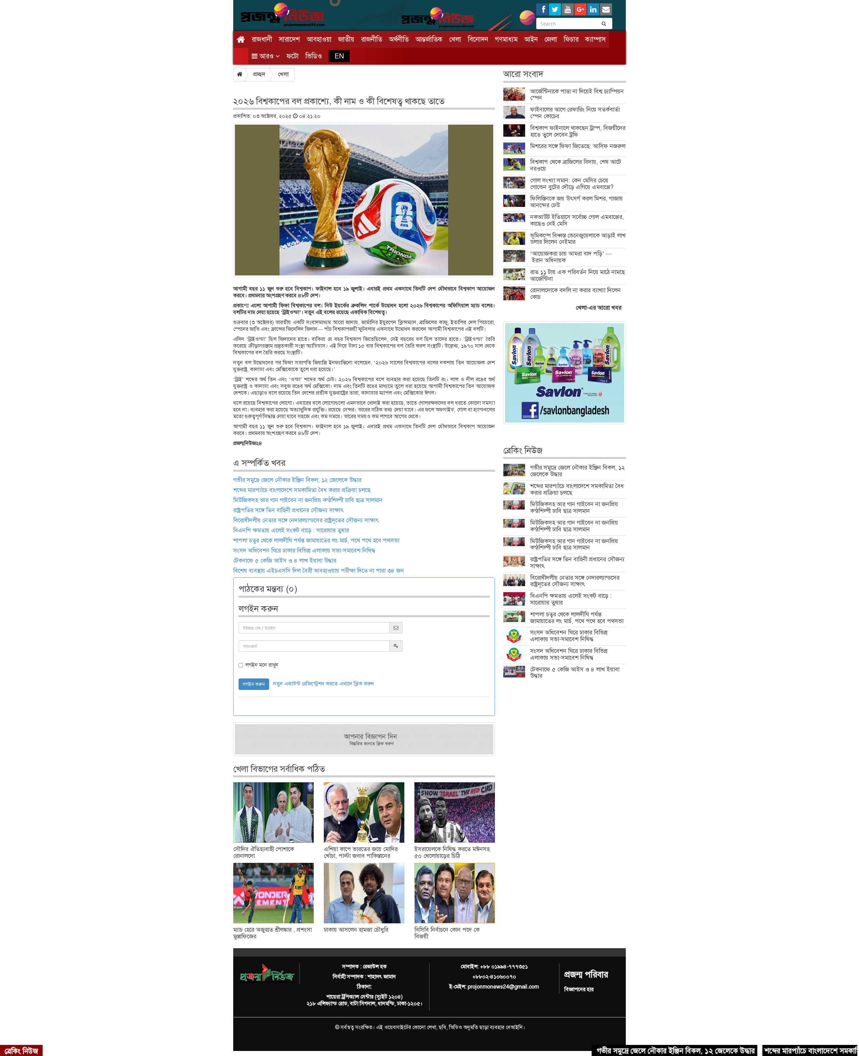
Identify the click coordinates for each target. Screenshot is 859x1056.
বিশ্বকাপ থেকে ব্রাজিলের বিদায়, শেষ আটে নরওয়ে (575, 165)
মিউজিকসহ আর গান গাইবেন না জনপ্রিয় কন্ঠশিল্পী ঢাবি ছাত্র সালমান (308, 500)
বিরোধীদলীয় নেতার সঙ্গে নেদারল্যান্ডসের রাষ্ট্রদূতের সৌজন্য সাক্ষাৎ (306, 520)
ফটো (293, 56)
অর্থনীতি (399, 39)
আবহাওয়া (319, 39)
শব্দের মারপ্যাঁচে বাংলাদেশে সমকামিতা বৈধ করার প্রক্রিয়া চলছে (301, 490)
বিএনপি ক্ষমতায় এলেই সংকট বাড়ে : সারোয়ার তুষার (291, 530)
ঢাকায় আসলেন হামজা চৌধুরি (356, 930)
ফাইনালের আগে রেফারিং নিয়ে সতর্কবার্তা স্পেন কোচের (575, 112)
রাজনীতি (371, 39)
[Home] (240, 39)
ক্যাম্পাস (595, 39)
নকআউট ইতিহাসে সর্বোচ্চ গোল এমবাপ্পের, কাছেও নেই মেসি (577, 220)
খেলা (455, 39)
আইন (531, 39)
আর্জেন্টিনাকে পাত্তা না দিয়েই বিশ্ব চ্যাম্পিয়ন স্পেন (577, 94)
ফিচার (571, 39)
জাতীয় (346, 39)
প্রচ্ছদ (259, 74)
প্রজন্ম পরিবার (586, 974)
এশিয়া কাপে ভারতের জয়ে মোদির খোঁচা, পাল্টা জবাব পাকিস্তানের (361, 852)
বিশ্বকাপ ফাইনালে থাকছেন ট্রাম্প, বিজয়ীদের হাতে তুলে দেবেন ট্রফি (577, 131)
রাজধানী (262, 39)
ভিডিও (313, 56)
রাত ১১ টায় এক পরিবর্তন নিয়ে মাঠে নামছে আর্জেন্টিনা (577, 275)
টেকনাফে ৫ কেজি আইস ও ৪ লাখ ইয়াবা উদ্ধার (284, 561)
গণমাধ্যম (506, 39)
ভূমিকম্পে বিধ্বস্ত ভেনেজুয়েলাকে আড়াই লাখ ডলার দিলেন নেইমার (578, 238)
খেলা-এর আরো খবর (598, 308)
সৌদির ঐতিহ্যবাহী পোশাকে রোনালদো (263, 852)
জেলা (551, 39)
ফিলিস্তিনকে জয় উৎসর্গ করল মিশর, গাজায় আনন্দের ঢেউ (576, 201)
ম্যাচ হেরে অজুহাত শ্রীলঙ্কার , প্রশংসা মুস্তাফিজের (272, 933)
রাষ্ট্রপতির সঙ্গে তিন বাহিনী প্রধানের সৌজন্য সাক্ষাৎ (288, 510)
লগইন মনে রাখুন (262, 665)
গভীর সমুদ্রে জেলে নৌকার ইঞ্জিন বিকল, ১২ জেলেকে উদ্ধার (297, 480)
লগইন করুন (254, 684)
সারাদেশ (289, 39)
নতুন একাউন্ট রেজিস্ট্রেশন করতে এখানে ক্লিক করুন (323, 683)
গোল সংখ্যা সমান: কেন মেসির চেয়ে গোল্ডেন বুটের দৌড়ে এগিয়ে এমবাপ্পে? (572, 183)
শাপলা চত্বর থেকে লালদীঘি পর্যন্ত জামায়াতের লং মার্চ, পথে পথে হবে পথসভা (316, 540)
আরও (266, 56)
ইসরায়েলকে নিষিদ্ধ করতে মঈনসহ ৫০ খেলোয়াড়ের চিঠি (452, 852)
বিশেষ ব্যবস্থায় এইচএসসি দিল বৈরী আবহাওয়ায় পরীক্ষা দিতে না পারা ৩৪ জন (318, 571)
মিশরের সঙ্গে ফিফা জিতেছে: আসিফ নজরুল (577, 146)
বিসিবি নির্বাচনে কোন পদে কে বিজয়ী (446, 933)
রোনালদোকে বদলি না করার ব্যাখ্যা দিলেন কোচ (575, 293)
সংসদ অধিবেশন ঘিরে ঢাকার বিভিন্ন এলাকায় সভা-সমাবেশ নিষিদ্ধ (304, 550)
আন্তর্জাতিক (429, 39)
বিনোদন (478, 39)
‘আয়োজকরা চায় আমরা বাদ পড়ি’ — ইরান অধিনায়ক (571, 257)
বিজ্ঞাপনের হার (579, 989)
